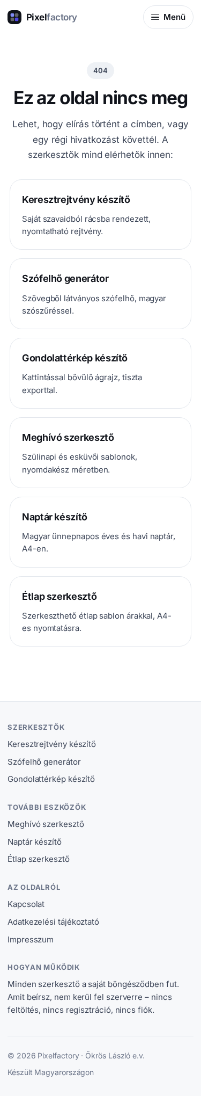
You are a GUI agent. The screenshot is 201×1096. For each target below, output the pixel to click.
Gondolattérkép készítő (51, 779)
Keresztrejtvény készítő (52, 744)
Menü (174, 17)
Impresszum (31, 939)
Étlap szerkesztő (39, 859)
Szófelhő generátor (44, 762)
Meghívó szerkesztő (46, 824)
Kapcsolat (26, 904)
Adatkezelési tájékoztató (53, 922)
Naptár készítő (35, 842)
